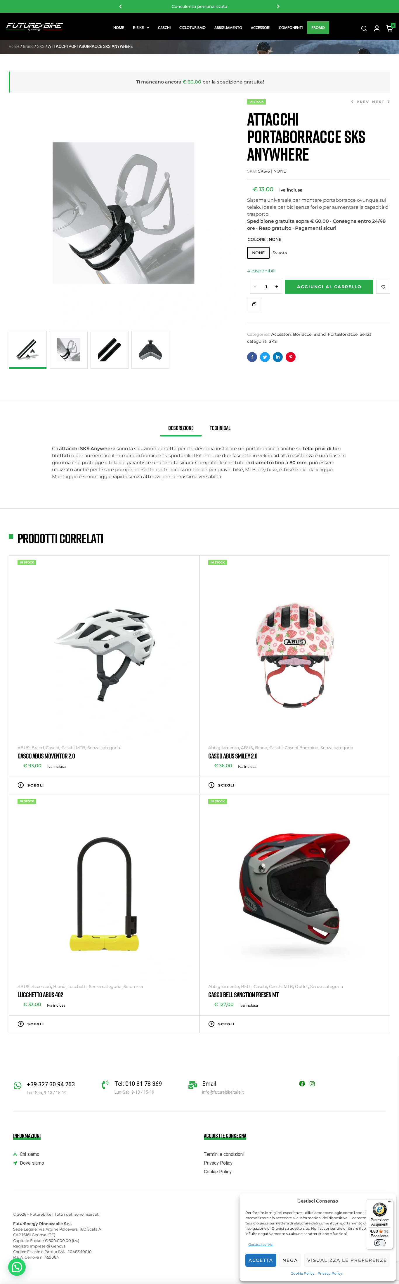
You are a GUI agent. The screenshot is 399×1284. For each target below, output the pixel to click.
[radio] (258, 253)
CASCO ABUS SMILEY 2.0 (232, 755)
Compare (254, 304)
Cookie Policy (303, 1273)
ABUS (24, 747)
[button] (141, 27)
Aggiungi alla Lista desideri (383, 287)
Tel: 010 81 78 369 (138, 1084)
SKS (41, 47)
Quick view (188, 785)
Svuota (280, 253)
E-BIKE (138, 27)
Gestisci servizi (260, 1244)
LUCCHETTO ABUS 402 (40, 994)
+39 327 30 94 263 (51, 1084)
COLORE (257, 239)
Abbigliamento (228, 27)
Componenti (291, 27)
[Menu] (389, 1202)
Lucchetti (77, 986)
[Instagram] (312, 1084)
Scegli (35, 785)
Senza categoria (103, 747)
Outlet (301, 986)
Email (209, 1084)
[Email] (192, 1085)
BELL (246, 986)
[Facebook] (302, 1084)
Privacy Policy (330, 1273)
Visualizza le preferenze (347, 1260)
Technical (220, 427)
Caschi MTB (73, 747)
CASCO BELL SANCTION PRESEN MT (243, 994)
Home (118, 27)
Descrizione (181, 427)
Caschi (164, 27)
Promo (318, 27)
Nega (290, 1260)
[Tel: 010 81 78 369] (105, 1085)
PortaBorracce (343, 334)
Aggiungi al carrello (329, 286)
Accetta (261, 1260)
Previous (120, 6)
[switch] (380, 1242)
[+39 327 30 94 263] (17, 1085)
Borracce (302, 334)
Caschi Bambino (301, 747)
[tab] (181, 430)
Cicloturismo (192, 27)
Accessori (260, 27)
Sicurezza (133, 986)
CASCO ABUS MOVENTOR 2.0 (46, 755)
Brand (28, 47)
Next (278, 6)
